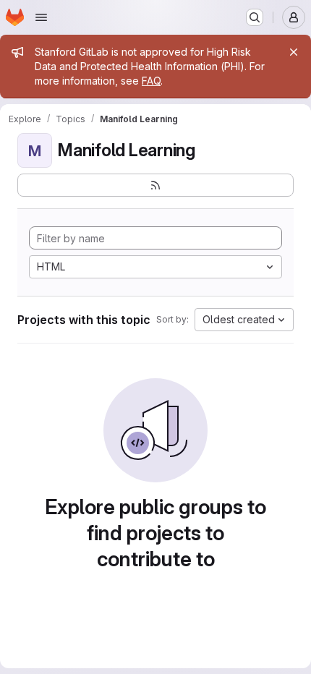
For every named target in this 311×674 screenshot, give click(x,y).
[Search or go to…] (254, 17)
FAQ (151, 80)
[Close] (293, 52)
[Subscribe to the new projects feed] (155, 185)
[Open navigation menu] (41, 17)
